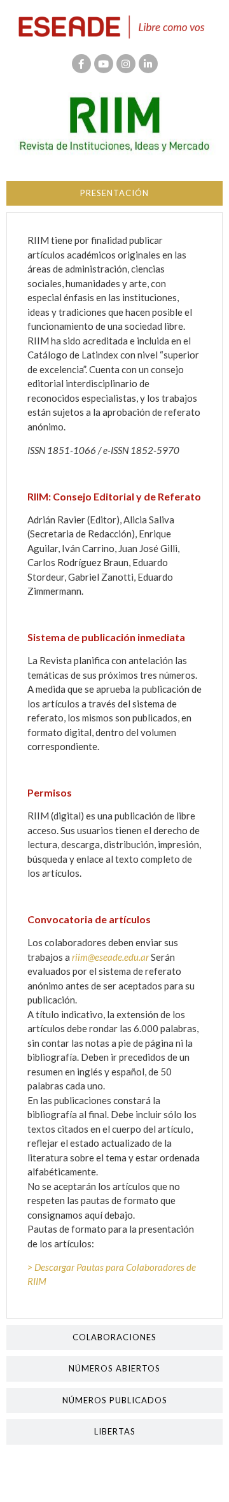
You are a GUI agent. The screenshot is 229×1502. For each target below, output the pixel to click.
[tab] (114, 193)
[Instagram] (125, 63)
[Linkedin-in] (148, 63)
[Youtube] (103, 63)
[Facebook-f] (81, 63)
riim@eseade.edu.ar (110, 957)
